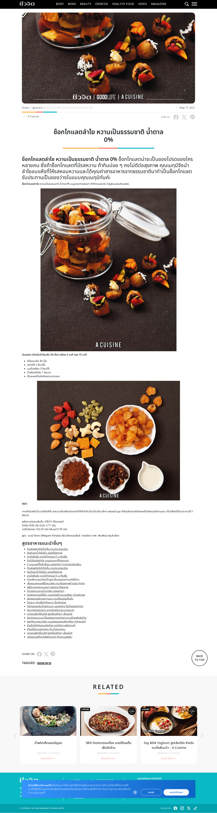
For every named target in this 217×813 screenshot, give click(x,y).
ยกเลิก (151, 792)
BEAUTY (85, 4)
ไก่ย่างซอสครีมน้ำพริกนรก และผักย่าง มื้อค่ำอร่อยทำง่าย (55, 606)
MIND (72, 4)
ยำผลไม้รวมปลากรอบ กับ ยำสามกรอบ (46, 629)
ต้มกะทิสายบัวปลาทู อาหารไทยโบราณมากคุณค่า (50, 610)
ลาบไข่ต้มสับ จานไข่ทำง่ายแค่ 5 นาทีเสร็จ (47, 557)
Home (25, 108)
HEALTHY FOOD (123, 4)
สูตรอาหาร (37, 108)
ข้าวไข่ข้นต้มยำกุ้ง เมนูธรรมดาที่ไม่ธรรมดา (48, 561)
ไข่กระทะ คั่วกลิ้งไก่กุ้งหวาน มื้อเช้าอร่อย (46, 603)
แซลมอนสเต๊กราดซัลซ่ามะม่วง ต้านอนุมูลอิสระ (49, 637)
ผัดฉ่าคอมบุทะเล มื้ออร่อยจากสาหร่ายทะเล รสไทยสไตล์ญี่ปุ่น (57, 618)
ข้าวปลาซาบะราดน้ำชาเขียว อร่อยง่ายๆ (45, 591)
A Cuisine (33, 116)
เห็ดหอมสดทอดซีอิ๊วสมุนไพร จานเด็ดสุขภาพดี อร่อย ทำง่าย (56, 583)
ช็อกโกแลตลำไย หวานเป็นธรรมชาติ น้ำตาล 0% (69, 108)
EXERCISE (101, 4)
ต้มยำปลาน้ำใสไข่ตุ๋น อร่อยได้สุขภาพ (44, 553)
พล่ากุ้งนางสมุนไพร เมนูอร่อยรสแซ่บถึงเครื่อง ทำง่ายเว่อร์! (56, 622)
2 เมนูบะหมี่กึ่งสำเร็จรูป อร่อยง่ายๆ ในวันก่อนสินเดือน (54, 564)
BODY (60, 4)
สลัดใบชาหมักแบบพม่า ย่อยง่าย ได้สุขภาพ (47, 587)
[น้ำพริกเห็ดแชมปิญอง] (48, 735)
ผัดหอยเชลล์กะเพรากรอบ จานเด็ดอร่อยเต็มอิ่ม (50, 599)
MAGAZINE (158, 4)
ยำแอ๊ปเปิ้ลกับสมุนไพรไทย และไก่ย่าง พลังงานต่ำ (51, 625)
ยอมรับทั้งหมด (176, 792)
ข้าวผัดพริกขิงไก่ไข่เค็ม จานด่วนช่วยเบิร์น (47, 549)
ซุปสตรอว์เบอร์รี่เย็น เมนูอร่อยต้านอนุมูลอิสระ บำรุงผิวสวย (56, 595)
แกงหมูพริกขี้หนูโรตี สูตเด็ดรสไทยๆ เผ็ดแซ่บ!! (49, 614)
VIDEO (142, 4)
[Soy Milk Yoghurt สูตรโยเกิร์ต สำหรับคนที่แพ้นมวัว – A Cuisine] (169, 735)
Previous (15, 735)
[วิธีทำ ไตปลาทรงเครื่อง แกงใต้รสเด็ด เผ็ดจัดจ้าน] (108, 735)
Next (202, 735)
